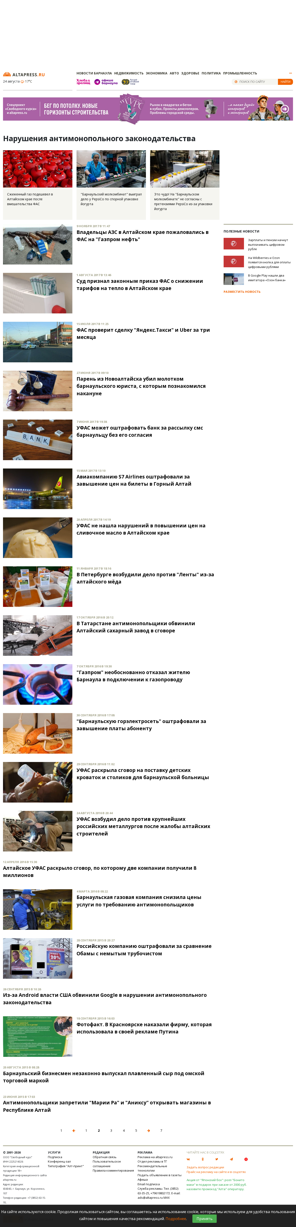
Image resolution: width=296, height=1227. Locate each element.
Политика (211, 73)
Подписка (55, 1157)
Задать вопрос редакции (205, 1167)
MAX (166, 1197)
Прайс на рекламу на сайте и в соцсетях (216, 1172)
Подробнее (176, 1218)
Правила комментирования (113, 1170)
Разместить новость (242, 292)
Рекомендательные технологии (152, 1168)
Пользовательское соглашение (107, 1163)
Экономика (156, 73)
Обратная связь (105, 1157)
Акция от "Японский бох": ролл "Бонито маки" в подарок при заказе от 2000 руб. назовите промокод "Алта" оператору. (217, 1184)
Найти (285, 82)
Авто (174, 73)
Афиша (143, 1179)
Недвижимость (129, 73)
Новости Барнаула (94, 73)
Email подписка (149, 1184)
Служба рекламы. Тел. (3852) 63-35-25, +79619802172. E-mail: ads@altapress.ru (159, 1193)
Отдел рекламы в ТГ (152, 1161)
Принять (205, 1218)
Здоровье (190, 73)
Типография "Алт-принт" (66, 1166)
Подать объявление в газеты (160, 1175)
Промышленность (240, 73)
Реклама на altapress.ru (155, 1157)
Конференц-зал (59, 1161)
